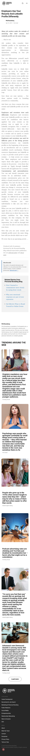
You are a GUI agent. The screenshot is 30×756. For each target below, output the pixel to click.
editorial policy (12, 253)
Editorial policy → (14, 270)
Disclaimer (4, 736)
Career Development (7, 699)
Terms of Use (5, 742)
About (3, 728)
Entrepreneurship (6, 713)
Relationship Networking (8, 716)
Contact (4, 733)
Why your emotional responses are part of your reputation (15, 297)
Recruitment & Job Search (9, 702)
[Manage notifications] (3, 749)
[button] (15, 679)
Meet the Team (6, 731)
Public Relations (6, 707)
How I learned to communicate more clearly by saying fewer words (15, 287)
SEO (3, 721)
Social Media (5, 710)
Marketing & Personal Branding (10, 705)
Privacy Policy (5, 739)
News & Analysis (6, 719)
